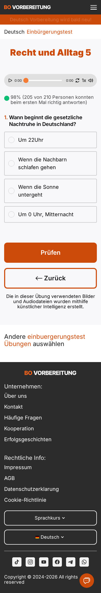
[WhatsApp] (84, 562)
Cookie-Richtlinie (25, 500)
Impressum (18, 467)
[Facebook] (57, 562)
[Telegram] (70, 562)
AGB (9, 478)
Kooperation (19, 428)
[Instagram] (30, 562)
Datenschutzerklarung (27, 489)
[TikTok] (16, 562)
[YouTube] (43, 562)
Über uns (15, 396)
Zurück (54, 278)
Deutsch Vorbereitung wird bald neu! (50, 19)
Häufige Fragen (23, 418)
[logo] (27, 7)
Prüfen (51, 252)
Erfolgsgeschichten (27, 439)
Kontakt (13, 407)
